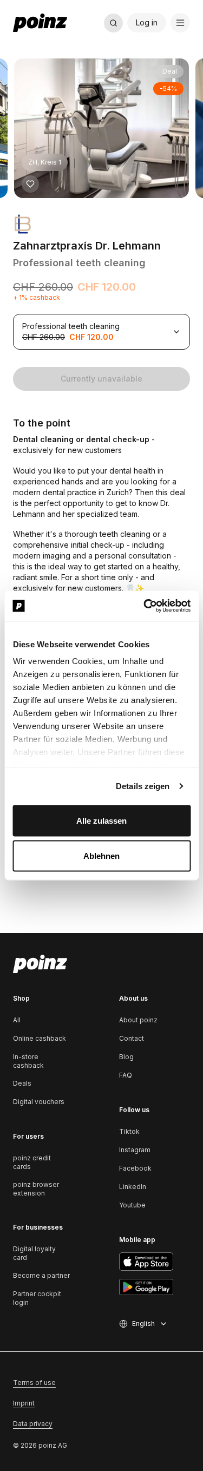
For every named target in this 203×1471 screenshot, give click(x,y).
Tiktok (129, 1131)
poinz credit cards (32, 1162)
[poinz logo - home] (40, 23)
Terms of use (34, 1382)
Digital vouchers (38, 1102)
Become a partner (41, 1275)
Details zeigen (142, 786)
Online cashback (39, 1038)
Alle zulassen (101, 820)
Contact (131, 1038)
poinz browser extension (36, 1188)
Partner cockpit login (37, 1298)
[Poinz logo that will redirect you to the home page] (40, 964)
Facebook (135, 1168)
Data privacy (33, 1424)
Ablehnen (101, 856)
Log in (147, 22)
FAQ (125, 1075)
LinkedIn (132, 1187)
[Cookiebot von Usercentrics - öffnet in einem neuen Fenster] (145, 606)
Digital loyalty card (34, 1253)
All (17, 1020)
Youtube (132, 1205)
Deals (22, 1083)
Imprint (24, 1403)
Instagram (134, 1150)
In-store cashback (28, 1061)
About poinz (138, 1020)
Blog (126, 1057)
